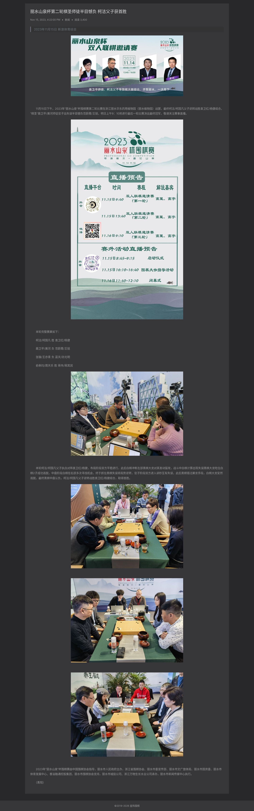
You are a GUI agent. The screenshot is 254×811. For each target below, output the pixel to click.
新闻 (67, 19)
